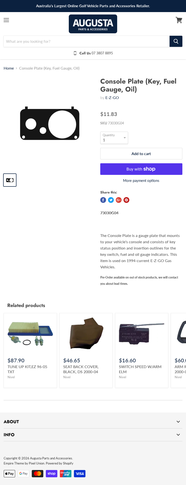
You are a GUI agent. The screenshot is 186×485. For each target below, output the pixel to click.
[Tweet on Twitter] (111, 200)
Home (9, 68)
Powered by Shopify (59, 463)
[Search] (176, 41)
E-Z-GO (112, 97)
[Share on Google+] (119, 200)
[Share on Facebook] (103, 200)
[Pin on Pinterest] (126, 200)
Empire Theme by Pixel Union (24, 463)
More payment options (141, 180)
